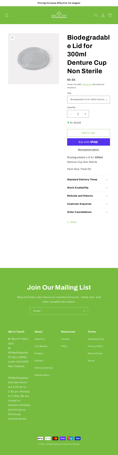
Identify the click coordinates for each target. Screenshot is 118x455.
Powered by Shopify (71, 444)
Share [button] (73, 222)
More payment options (88, 150)
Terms (91, 360)
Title (69, 93)
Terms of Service (44, 368)
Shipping (87, 84)
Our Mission (41, 346)
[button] (6, 15)
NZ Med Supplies (53, 444)
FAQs (64, 346)
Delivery (39, 360)
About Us (39, 339)
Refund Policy (95, 353)
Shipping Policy (96, 339)
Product (39, 353)
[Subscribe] (84, 311)
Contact (65, 339)
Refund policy (42, 375)
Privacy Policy (95, 346)
